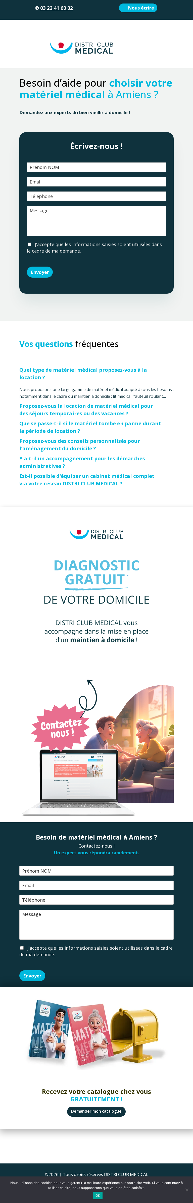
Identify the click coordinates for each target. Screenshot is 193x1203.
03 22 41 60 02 (56, 8)
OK (97, 1195)
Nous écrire (141, 8)
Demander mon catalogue (96, 1111)
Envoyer (40, 272)
